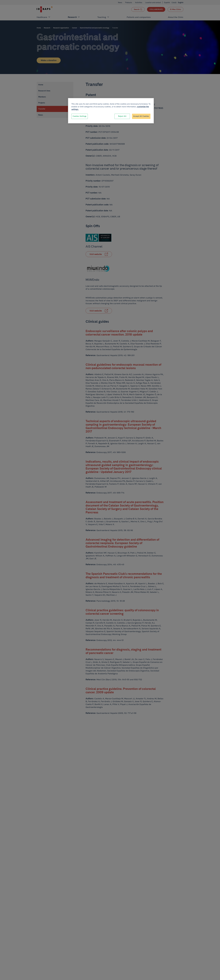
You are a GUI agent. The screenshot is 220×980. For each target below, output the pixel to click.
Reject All (122, 116)
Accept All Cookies (141, 116)
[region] (111, 110)
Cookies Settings (80, 116)
